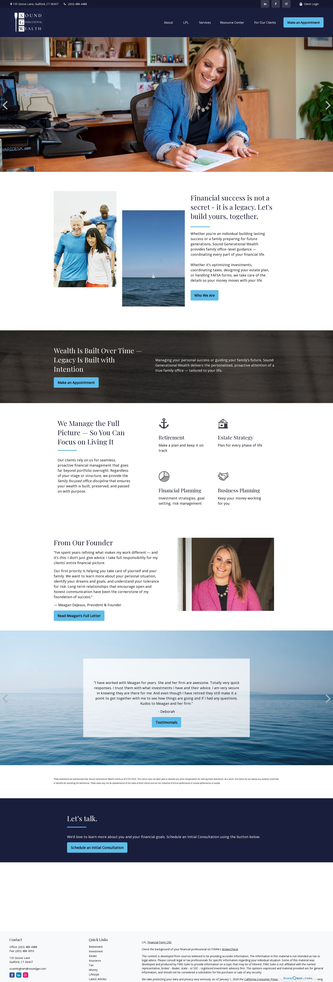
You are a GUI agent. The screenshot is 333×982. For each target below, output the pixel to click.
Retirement (96, 947)
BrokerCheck (230, 949)
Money (93, 970)
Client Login (311, 4)
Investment (96, 951)
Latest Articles (98, 979)
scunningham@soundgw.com (27, 968)
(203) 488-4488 (77, 4)
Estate (93, 956)
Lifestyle (94, 974)
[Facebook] (275, 4)
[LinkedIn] (265, 4)
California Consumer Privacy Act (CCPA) (269, 979)
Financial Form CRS (159, 942)
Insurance (95, 960)
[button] (168, 22)
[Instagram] (25, 975)
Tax (91, 965)
